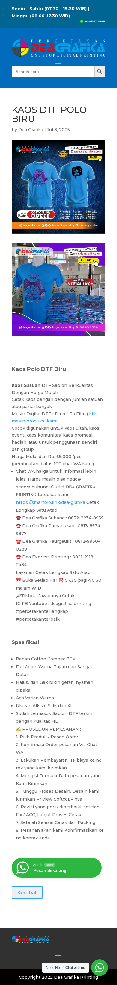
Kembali (27, 892)
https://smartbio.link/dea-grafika (50, 502)
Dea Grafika (30, 129)
